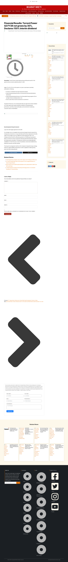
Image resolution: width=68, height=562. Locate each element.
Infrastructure (17, 11)
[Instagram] (54, 166)
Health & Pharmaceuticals (32, 11)
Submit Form (10, 411)
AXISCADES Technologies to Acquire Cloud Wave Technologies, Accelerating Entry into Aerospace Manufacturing (58, 57)
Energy (13, 11)
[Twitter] (50, 166)
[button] (66, 16)
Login (59, 559)
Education (37, 13)
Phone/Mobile (27, 398)
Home (4, 11)
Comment (6, 181)
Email (5, 200)
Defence (33, 13)
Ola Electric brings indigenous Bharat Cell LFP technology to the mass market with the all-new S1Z (44, 446)
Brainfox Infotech (55, 559)
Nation (7, 11)
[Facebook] (49, 166)
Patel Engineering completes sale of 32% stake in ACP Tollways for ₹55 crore (21, 159)
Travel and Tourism (62, 11)
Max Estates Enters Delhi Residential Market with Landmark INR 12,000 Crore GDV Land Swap (58, 100)
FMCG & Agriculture (41, 11)
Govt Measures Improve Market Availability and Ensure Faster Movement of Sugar (57, 123)
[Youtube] (52, 166)
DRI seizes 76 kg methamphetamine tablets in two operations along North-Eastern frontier (58, 140)
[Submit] (62, 28)
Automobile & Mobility (48, 11)
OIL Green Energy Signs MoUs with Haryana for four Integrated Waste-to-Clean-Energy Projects (58, 77)
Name (5, 195)
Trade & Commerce (28, 13)
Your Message (9, 403)
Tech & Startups (55, 11)
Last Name (26, 393)
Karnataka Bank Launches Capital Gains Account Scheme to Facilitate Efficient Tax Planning (59, 446)
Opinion (10, 11)
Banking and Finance (24, 11)
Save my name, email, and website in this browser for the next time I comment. (19, 211)
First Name (8, 393)
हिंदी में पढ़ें (41, 13)
